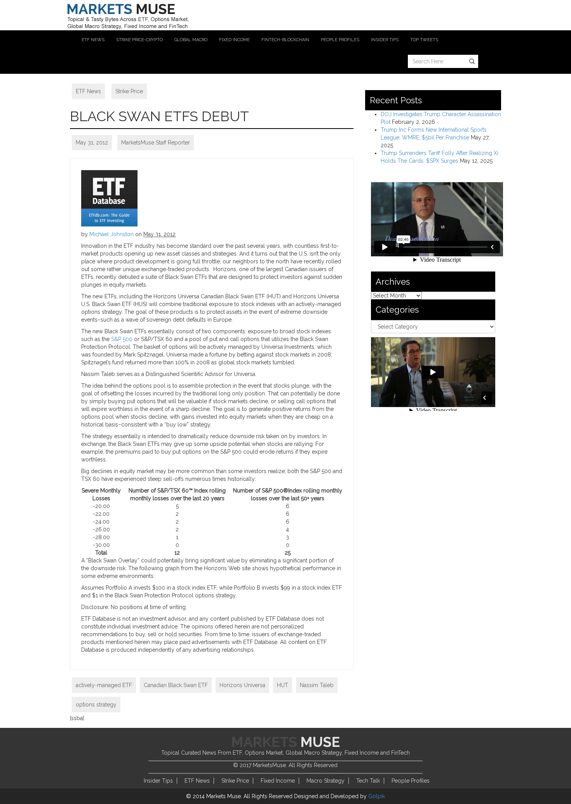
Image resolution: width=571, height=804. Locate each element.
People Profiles (411, 781)
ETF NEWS (93, 39)
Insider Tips (158, 781)
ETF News (88, 91)
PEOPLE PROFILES (340, 39)
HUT (282, 685)
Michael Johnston (111, 234)
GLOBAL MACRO (190, 39)
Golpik (376, 796)
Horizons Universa (242, 685)
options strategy (96, 704)
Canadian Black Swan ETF (176, 685)
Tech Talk (368, 781)
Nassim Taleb (317, 685)
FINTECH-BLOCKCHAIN (285, 39)
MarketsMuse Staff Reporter (155, 142)
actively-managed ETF (104, 685)
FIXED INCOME (234, 39)
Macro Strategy (325, 781)
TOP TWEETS (424, 39)
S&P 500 (121, 339)
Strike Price (129, 91)
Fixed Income (278, 781)
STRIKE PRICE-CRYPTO (139, 39)
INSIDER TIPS (385, 39)
